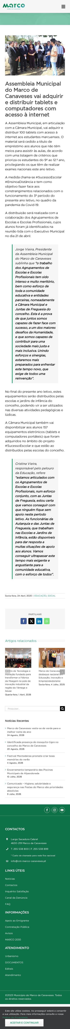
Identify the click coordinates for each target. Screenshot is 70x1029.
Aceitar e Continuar (24, 1022)
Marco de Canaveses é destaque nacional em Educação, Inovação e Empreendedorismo (51, 676)
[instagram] (54, 810)
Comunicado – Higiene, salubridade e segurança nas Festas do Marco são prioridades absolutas (35, 787)
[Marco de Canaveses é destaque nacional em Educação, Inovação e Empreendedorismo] (52, 658)
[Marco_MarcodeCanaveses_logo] (14, 5)
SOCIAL (52, 596)
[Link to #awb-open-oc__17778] (63, 6)
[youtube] (62, 810)
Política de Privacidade (15, 1017)
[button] (7, 672)
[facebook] (47, 810)
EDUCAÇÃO (40, 596)
